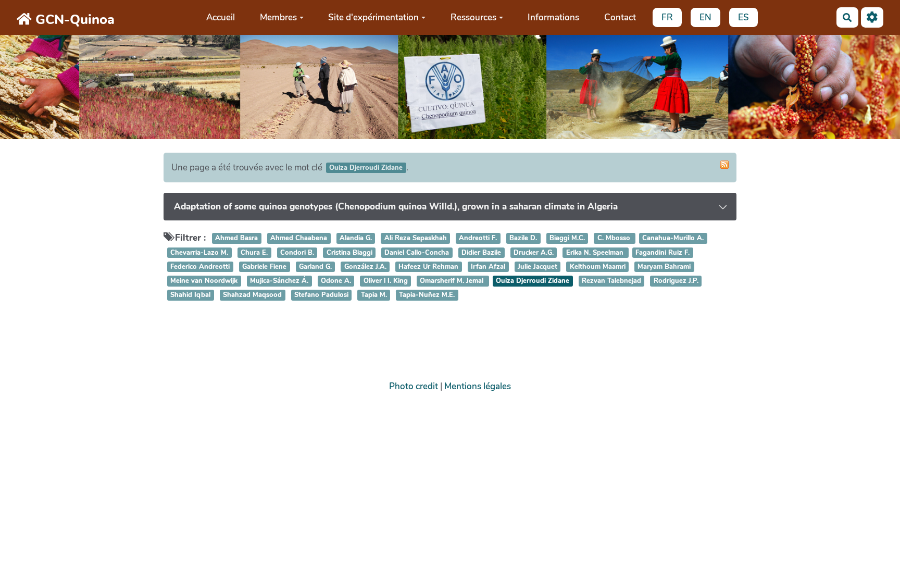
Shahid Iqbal (190, 295)
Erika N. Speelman (596, 252)
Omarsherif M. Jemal (452, 281)
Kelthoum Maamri (598, 266)
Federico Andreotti (200, 266)
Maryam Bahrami (664, 266)
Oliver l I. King (386, 281)
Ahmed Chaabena (298, 238)
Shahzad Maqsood (252, 295)
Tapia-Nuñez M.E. (427, 295)
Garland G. (315, 266)
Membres (278, 17)
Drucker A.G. (534, 252)
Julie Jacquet (537, 266)
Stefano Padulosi (321, 295)
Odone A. (336, 281)
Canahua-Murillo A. (673, 238)
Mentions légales (477, 386)
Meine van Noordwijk (204, 281)
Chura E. (254, 252)
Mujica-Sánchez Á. (279, 281)
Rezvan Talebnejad (611, 281)
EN (705, 17)
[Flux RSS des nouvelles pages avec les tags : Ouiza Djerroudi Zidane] (724, 164)
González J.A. (365, 266)
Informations (553, 17)
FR (667, 17)
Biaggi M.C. (567, 238)
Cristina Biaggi (349, 252)
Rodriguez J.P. (676, 281)
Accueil (220, 17)
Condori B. (297, 252)
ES (743, 17)
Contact (620, 17)
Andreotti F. (478, 238)
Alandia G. (356, 238)
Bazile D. (523, 238)
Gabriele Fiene (264, 266)
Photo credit (413, 386)
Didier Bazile (481, 252)
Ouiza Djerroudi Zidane (532, 281)
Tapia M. (374, 295)
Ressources (473, 17)
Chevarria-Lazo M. (199, 252)
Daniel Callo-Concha (416, 252)
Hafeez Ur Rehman (428, 266)
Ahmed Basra (236, 238)
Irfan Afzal (488, 266)
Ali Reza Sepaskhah (415, 238)
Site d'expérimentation (373, 17)
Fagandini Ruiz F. (662, 252)
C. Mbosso (614, 238)
